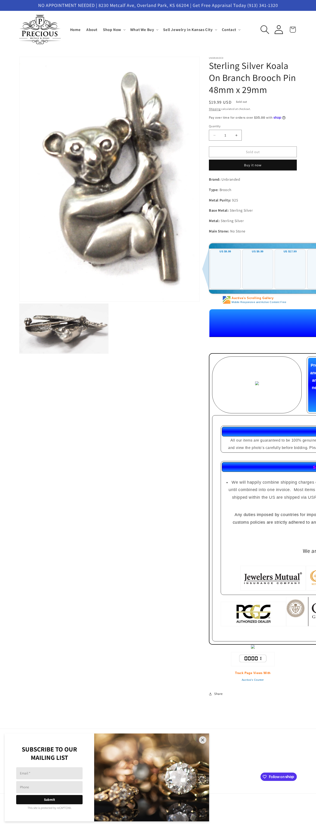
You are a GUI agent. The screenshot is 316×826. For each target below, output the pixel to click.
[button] (113, 29)
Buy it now (253, 165)
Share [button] (218, 694)
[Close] (202, 740)
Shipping (215, 109)
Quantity (214, 126)
